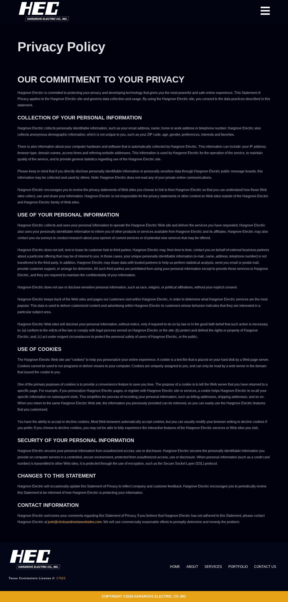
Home (175, 566)
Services (213, 566)
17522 (61, 578)
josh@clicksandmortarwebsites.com (75, 522)
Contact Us (265, 566)
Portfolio (238, 566)
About (192, 566)
